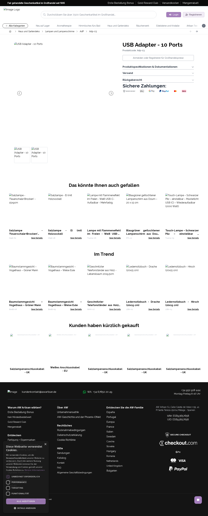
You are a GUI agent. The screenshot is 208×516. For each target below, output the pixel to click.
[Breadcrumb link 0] (10, 31)
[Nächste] (196, 31)
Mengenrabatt (14, 427)
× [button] (45, 444)
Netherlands (112, 461)
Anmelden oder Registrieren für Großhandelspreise (158, 58)
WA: (99, 391)
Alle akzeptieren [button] (26, 501)
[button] (26, 508)
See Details (37, 238)
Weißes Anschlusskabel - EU (65, 369)
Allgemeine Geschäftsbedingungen (74, 472)
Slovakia (110, 446)
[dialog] (26, 477)
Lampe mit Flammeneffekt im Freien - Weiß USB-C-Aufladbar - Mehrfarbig (104, 234)
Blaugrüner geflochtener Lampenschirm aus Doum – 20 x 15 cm (143, 234)
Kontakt (60, 463)
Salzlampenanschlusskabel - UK (27, 371)
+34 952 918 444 (190, 390)
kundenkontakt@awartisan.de (39, 391)
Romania (110, 456)
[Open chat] (198, 500)
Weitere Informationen (35, 470)
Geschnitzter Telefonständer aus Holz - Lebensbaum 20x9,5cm (104, 305)
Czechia (110, 441)
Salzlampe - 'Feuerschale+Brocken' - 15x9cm (26, 234)
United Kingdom (114, 466)
